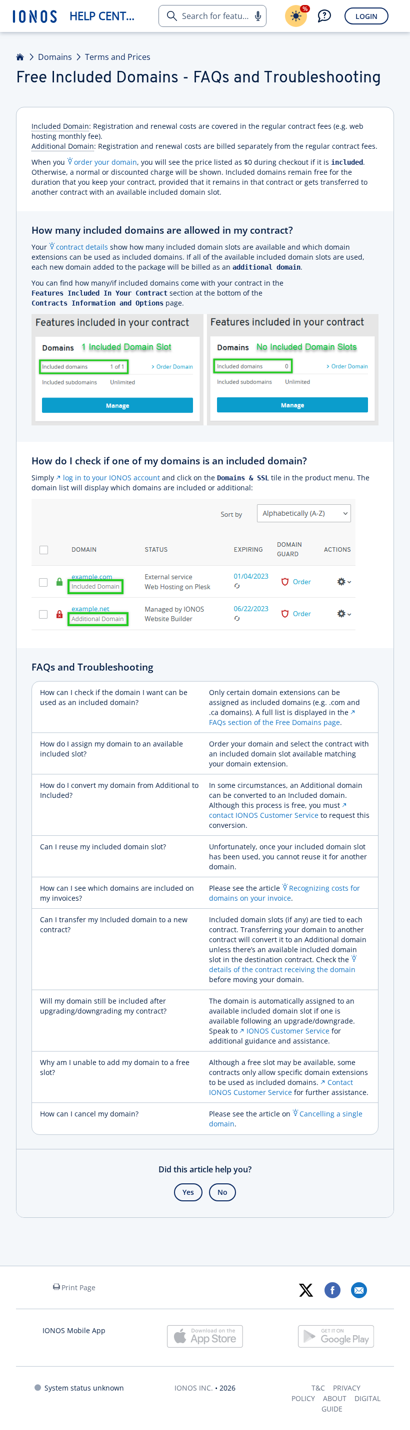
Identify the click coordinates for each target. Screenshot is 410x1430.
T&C (318, 1388)
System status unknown (84, 1388)
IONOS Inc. (193, 1388)
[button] (257, 16)
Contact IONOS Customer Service (281, 1087)
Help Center (104, 15)
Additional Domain (63, 146)
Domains (55, 57)
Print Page (79, 1287)
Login (367, 16)
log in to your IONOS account (111, 477)
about (334, 1398)
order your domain (105, 162)
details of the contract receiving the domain (282, 969)
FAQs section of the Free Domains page (274, 722)
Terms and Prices (117, 57)
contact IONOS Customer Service (263, 815)
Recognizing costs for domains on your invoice (284, 893)
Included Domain (60, 126)
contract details (82, 247)
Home (20, 57)
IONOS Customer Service (288, 1031)
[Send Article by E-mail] (358, 1290)
